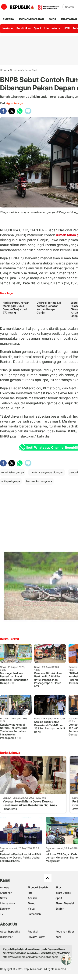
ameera (8, 19)
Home (3, 70)
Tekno (31, 903)
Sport (37, 28)
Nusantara (16, 70)
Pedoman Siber (64, 931)
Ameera (4, 887)
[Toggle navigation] (4, 7)
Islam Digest (62, 892)
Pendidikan (23, 28)
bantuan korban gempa (39, 481)
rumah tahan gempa (12, 472)
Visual (31, 908)
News (3, 898)
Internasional (52, 28)
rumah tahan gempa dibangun (46, 472)
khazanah (69, 19)
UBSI (67, 28)
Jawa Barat (31, 70)
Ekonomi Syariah (31, 19)
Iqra (30, 892)
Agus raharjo (14, 103)
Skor (58, 887)
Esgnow (5, 908)
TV (2, 913)
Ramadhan (34, 913)
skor (52, 19)
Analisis (32, 898)
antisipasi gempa (10, 481)
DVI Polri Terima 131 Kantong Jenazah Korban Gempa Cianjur (49, 307)
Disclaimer (6, 936)
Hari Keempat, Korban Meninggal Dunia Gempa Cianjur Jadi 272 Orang (16, 307)
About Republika (10, 931)
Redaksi (33, 931)
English (59, 908)
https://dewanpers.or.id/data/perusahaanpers (30, 956)
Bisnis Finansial (64, 903)
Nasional (7, 28)
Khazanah (6, 892)
